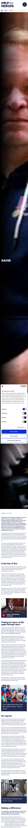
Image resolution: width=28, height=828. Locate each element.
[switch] (24, 413)
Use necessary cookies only (14, 440)
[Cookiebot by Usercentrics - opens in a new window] (20, 386)
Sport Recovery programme (14, 633)
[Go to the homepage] (7, 4)
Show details (20, 427)
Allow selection (14, 436)
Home (1, 10)
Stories (5, 10)
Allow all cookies (14, 431)
